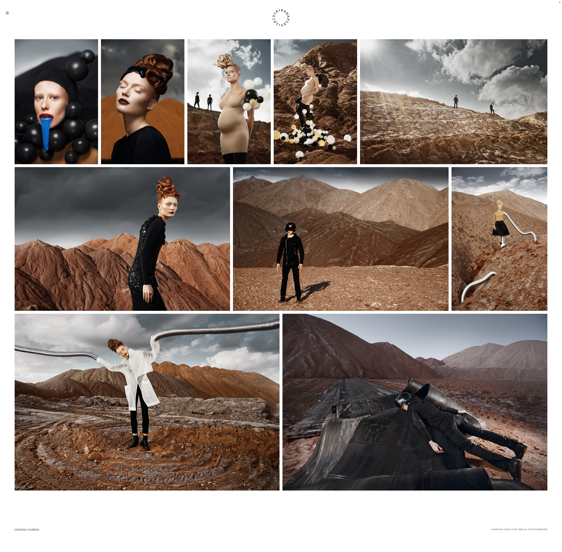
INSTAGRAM (21, 529)
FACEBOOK (33, 529)
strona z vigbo (281, 545)
